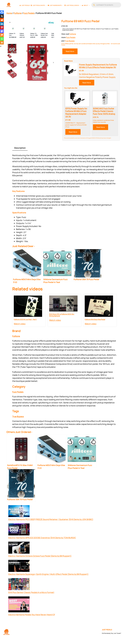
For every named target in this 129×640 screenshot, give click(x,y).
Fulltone (18, 13)
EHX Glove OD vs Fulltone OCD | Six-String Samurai (62, 315)
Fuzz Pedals (28, 13)
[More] (2, 42)
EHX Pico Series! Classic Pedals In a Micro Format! (31, 592)
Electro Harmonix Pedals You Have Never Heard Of (31, 614)
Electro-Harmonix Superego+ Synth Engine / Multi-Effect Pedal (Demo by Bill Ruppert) (48, 574)
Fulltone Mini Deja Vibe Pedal (95, 319)
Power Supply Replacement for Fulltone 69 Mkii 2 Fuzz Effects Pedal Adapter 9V (98, 66)
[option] (9, 56)
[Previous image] (21, 63)
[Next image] (53, 63)
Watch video (19, 323)
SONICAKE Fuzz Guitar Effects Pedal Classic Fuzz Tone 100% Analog (104, 111)
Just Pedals (25, 5)
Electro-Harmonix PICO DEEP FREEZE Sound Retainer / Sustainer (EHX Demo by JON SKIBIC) (50, 519)
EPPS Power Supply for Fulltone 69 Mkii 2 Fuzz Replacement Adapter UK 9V (76, 112)
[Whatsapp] (2, 39)
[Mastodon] (2, 31)
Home (9, 13)
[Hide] (1, 46)
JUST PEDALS (107, 629)
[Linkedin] (2, 24)
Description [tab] (20, 147)
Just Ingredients (56, 5)
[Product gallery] (37, 62)
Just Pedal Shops (39, 5)
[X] (2, 16)
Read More (70, 51)
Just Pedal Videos (72, 5)
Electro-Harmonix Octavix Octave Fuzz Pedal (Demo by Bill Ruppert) (39, 555)
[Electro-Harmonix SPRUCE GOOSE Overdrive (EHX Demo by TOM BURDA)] (19, 529)
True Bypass (70, 41)
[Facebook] (2, 12)
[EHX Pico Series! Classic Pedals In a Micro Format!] (19, 584)
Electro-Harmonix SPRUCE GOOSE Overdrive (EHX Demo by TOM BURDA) (42, 537)
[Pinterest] (2, 27)
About (86, 5)
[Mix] (2, 35)
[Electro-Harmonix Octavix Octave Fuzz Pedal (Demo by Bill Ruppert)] (19, 548)
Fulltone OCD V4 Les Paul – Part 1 (25, 319)
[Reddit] (2, 20)
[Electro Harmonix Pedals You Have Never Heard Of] (19, 604)
